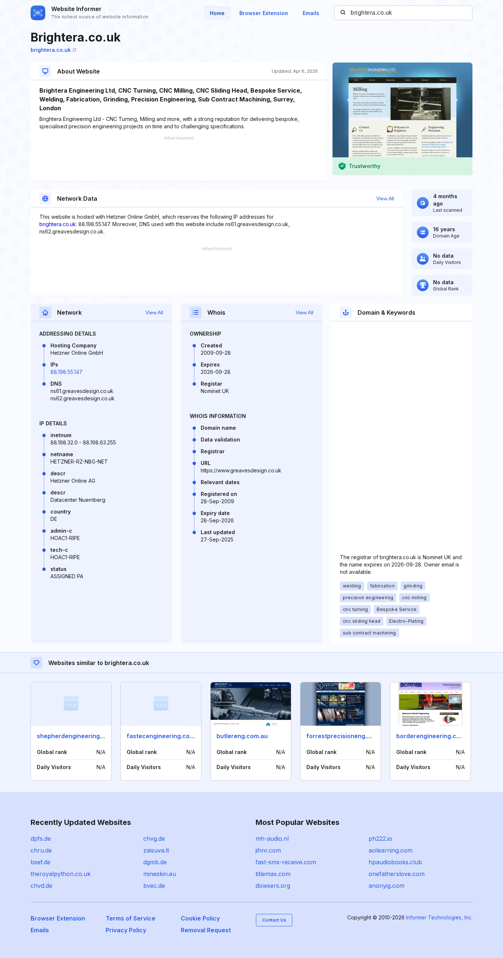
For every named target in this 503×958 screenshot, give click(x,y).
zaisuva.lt (156, 850)
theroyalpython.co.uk (61, 873)
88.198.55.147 (66, 372)
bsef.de (40, 862)
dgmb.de (155, 862)
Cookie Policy (200, 918)
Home (217, 13)
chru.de (41, 850)
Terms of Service (130, 918)
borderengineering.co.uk (432, 736)
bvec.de (154, 885)
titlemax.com (273, 873)
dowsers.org (273, 885)
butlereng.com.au (242, 736)
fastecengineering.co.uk (162, 736)
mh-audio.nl (272, 838)
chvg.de (154, 838)
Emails (311, 13)
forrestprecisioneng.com (342, 736)
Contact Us (274, 920)
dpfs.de (41, 838)
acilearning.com (390, 850)
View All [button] (385, 198)
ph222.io (380, 838)
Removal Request (206, 930)
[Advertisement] (178, 158)
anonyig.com (386, 885)
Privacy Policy (126, 930)
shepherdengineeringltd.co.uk (80, 736)
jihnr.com (268, 850)
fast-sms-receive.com (286, 862)
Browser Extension (263, 13)
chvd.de (41, 885)
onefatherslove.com (397, 873)
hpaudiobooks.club (395, 862)
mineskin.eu (159, 873)
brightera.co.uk (51, 50)
